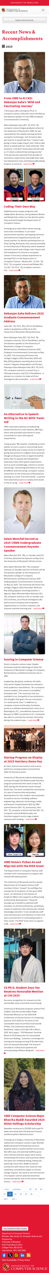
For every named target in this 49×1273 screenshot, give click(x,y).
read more (28, 164)
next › (6, 1199)
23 (15, 1194)
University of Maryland (24, 3)
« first (6, 1189)
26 (31, 1194)
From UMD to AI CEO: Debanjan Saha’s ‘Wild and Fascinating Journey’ (22, 102)
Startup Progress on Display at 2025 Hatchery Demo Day (23, 759)
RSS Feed (29, 1255)
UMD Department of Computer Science (20, 10)
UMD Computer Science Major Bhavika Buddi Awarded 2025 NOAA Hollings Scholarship (24, 1120)
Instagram (16, 1255)
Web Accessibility (9, 1260)
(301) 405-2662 (19, 1250)
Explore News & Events (24, 20)
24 (21, 1194)
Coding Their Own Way (19, 206)
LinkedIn (22, 1255)
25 (26, 1194)
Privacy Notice (24, 1260)
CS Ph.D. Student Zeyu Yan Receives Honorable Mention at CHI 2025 (23, 991)
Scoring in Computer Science (23, 659)
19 (36, 1189)
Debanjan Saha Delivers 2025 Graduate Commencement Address (24, 317)
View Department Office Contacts (15, 1228)
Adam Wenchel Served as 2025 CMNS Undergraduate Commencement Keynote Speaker (22, 544)
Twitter (10, 1255)
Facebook (4, 1255)
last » (14, 1199)
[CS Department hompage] (24, 1266)
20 (41, 1189)
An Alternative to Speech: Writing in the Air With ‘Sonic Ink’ (24, 418)
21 (5, 1194)
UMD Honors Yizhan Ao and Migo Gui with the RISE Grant (24, 864)
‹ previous (16, 1189)
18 (30, 1189)
